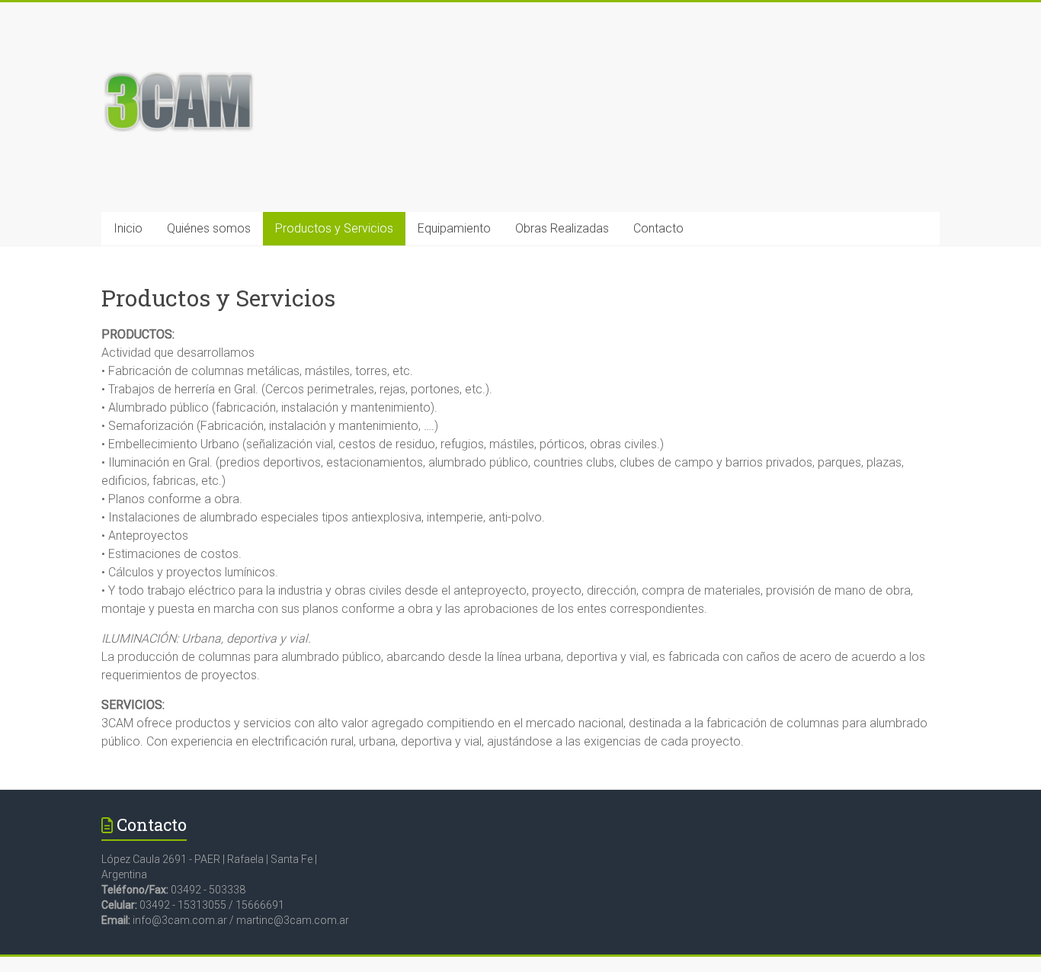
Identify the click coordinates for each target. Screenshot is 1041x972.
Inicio (128, 228)
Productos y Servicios (334, 228)
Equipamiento (454, 228)
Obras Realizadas (562, 228)
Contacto (658, 228)
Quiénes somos (209, 228)
